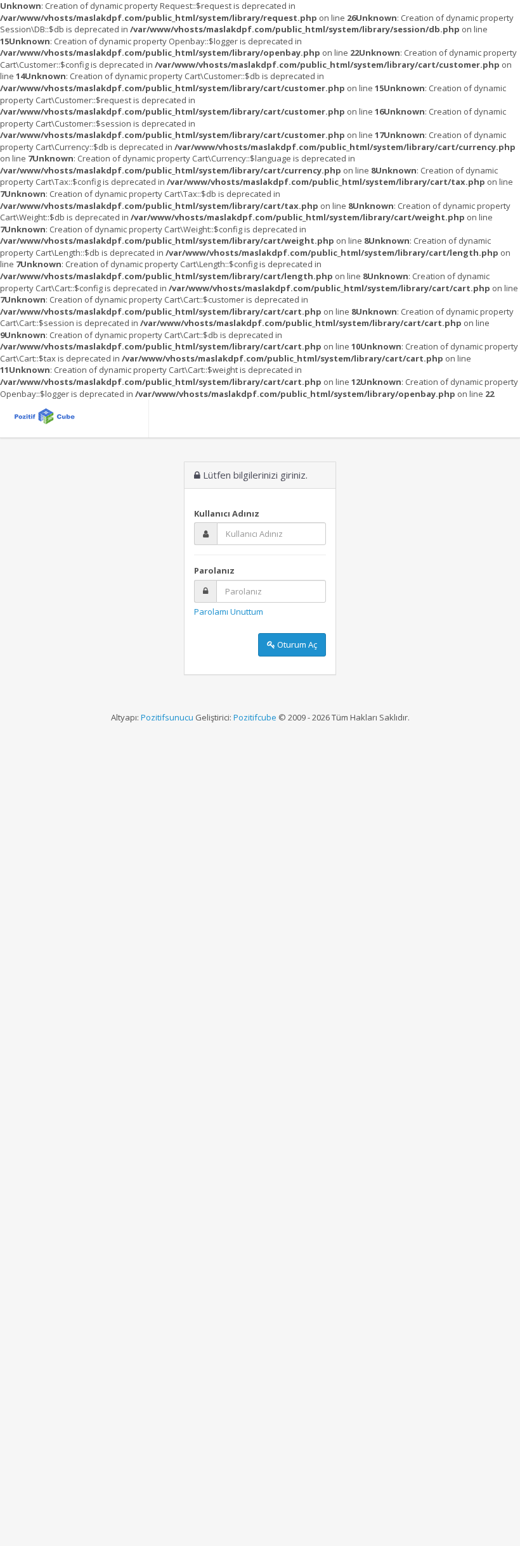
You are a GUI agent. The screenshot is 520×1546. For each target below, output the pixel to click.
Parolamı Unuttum (228, 611)
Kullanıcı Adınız (226, 513)
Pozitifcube (254, 717)
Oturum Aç (296, 644)
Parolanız (214, 570)
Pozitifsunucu (167, 717)
